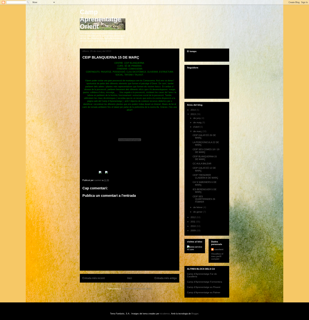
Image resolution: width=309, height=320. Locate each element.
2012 (193, 217)
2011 (193, 221)
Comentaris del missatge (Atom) (137, 288)
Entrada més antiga (165, 278)
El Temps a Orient (207, 56)
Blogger (194, 313)
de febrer (198, 207)
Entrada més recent (93, 278)
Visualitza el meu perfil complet (217, 256)
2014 (193, 110)
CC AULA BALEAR (202, 163)
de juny (197, 118)
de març (197, 131)
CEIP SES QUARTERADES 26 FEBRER (204, 199)
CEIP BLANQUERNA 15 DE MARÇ (205, 157)
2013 (193, 114)
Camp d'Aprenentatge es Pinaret (203, 287)
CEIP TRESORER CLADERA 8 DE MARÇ (205, 176)
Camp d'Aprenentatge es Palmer (203, 292)
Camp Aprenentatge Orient (100, 19)
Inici (129, 278)
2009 (193, 230)
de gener (198, 211)
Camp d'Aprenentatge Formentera (204, 281)
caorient (218, 249)
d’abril (196, 126)
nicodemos (165, 313)
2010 (193, 226)
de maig (197, 122)
